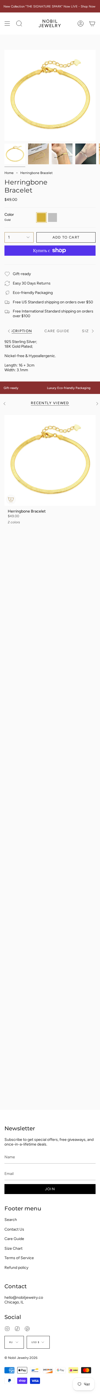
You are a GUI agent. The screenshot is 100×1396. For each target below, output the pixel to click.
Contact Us (14, 1229)
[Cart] (92, 23)
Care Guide (14, 1238)
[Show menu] (7, 23)
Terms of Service (19, 1258)
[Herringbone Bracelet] (50, 460)
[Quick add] (11, 499)
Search (10, 1219)
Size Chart (13, 1248)
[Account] (80, 23)
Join (50, 1189)
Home (9, 173)
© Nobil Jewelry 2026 (21, 1358)
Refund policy (16, 1267)
